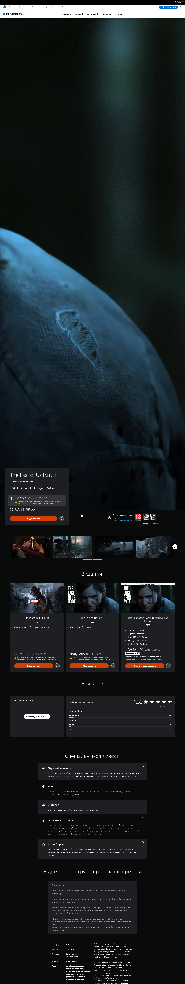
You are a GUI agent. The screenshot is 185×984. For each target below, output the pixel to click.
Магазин (11, 7)
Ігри (26, 7)
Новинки (66, 14)
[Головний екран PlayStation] (5, 7)
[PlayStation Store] (14, 14)
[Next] (174, 546)
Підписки (107, 14)
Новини (55, 7)
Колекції (79, 14)
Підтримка (66, 7)
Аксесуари (44, 7)
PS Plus (34, 7)
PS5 (20, 7)
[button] (122, 520)
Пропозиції (92, 14)
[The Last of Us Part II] (30, 547)
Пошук (119, 14)
